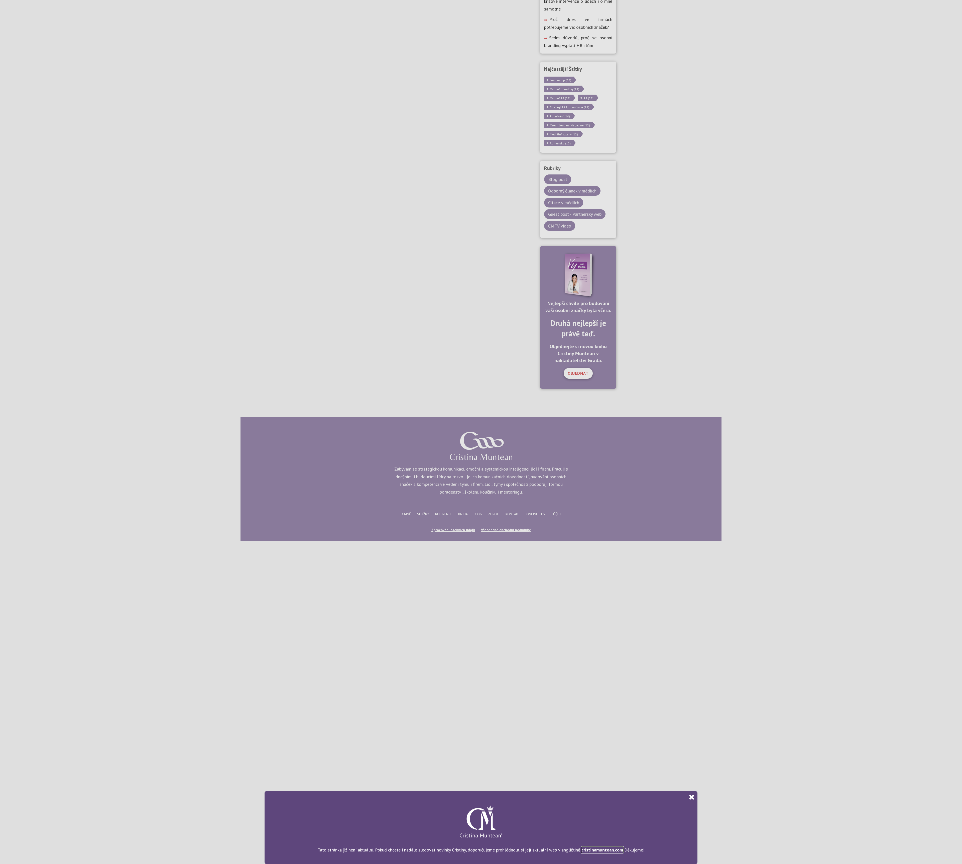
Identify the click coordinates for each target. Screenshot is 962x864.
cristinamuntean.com (602, 850)
